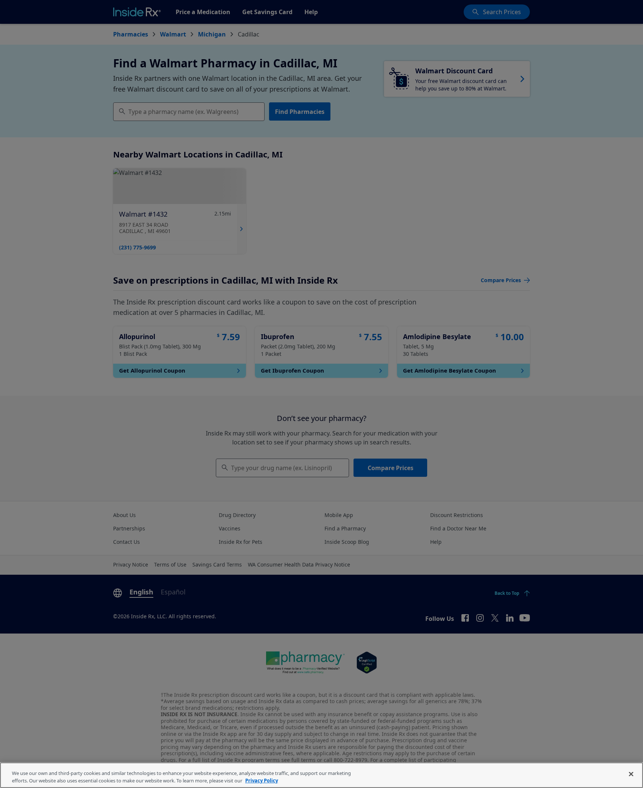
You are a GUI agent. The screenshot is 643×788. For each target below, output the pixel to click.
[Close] (631, 774)
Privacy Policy (261, 780)
